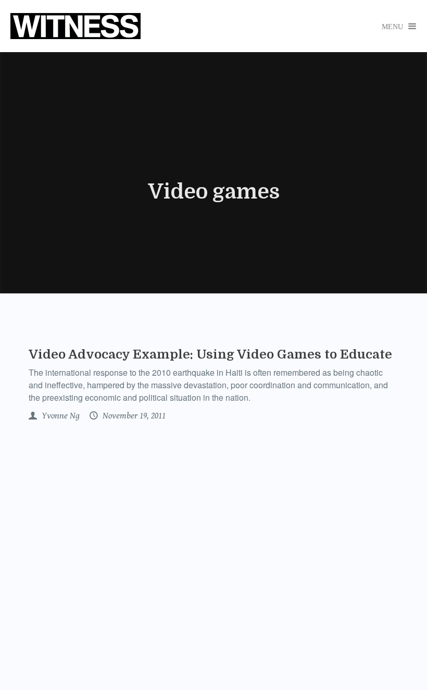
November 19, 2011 (133, 416)
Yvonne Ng (60, 416)
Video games (214, 192)
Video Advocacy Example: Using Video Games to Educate (210, 354)
